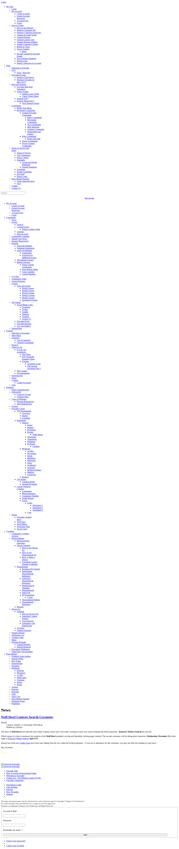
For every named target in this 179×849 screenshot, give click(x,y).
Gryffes (30, 451)
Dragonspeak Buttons (31, 600)
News (14, 220)
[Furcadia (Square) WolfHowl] (10, 766)
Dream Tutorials (23, 545)
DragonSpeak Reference (27, 603)
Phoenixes (31, 460)
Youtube (25, 317)
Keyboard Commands (26, 110)
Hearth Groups (28, 298)
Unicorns (31, 468)
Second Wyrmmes (29, 484)
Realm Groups (28, 291)
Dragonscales (17, 375)
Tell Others (16, 302)
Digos (14, 378)
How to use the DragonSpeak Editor (21, 773)
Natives (25, 423)
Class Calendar (28, 272)
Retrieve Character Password (29, 32)
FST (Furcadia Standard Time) (28, 358)
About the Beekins (24, 246)
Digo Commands (29, 136)
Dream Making (18, 538)
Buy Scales (16, 661)
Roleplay (10, 387)
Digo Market (11, 654)
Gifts (14, 385)
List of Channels (23, 340)
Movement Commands (32, 121)
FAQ (14, 70)
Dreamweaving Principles (23, 542)
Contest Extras (23, 227)
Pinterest (25, 314)
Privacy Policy (23, 158)
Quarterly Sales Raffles (21, 656)
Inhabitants (21, 420)
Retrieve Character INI (26, 30)
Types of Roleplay (19, 399)
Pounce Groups (28, 295)
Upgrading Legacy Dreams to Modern (30, 563)
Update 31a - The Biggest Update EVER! (23, 778)
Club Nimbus (11, 787)
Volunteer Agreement (25, 248)
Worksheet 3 (37, 510)
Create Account (23, 14)
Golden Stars (24, 743)
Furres (29, 425)
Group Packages (18, 281)
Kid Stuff (21, 174)
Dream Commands (30, 141)
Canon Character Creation (24, 487)
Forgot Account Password (23, 17)
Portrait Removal (24, 647)
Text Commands (34, 124)
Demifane (31, 442)
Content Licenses (24, 630)
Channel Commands (35, 129)
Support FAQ (22, 99)
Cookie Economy (24, 383)
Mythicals (26, 449)
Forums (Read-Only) (25, 101)
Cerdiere (36, 446)
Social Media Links (25, 305)
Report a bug (22, 61)
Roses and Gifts (33, 139)
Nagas (19, 685)
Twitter (25, 309)
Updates (25, 361)
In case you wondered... (22, 351)
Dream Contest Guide (31, 229)
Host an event (22, 234)
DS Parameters (28, 595)
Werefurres (31, 437)
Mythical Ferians (34, 470)
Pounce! (15, 345)
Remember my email (11, 830)
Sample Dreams (18, 633)
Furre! (29, 503)
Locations (26, 418)
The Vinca (26, 354)
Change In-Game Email (26, 35)
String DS (26, 593)
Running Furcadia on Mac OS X (25, 81)
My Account (17, 11)
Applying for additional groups (29, 256)
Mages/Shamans (29, 493)
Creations (10, 531)
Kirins (29, 456)
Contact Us (16, 188)
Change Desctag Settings (27, 42)
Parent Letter (22, 176)
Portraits (15, 689)
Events (14, 222)
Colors (30, 597)
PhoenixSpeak (28, 590)
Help (8, 65)
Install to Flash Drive (25, 77)
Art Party (20, 628)
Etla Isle (9, 789)
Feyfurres (31, 444)
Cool (29, 512)
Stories (14, 515)
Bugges (30, 427)
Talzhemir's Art (18, 635)
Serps (29, 463)
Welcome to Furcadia (20, 68)
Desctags (15, 692)
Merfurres (31, 458)
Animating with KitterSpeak (28, 624)
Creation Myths (28, 482)
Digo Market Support (20, 179)
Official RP (16, 392)
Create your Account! (15, 846)
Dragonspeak (22, 567)
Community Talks (19, 279)
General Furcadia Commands (29, 114)
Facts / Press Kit (23, 73)
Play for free (89, 198)
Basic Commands (34, 117)
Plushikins (16, 703)
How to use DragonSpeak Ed (29, 553)
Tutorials (20, 611)
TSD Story (21, 522)
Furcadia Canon (18, 409)
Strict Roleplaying (24, 404)
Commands (16, 106)
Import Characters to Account (29, 63)
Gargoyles (31, 475)
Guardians (21, 169)
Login (14, 9)
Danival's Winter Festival (18, 738)
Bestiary (25, 477)
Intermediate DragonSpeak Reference (27, 573)
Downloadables (23, 373)
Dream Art (16, 609)
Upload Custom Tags (25, 40)
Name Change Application (28, 266)
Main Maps (16, 335)
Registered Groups (29, 300)
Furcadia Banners (24, 324)
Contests (20, 232)
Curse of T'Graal (24, 394)
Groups (15, 283)
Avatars (15, 687)
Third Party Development (22, 652)
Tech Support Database (26, 58)
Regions (20, 607)
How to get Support (25, 28)
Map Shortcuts (33, 127)
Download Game (19, 75)
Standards (21, 160)
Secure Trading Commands (28, 144)
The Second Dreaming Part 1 (34, 367)
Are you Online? (24, 326)
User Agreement (23, 155)
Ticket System (22, 91)
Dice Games (22, 371)
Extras (24, 501)
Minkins (30, 472)
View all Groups (23, 286)
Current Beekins (29, 274)
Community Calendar (20, 236)
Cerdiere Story (23, 397)
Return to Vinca (23, 47)
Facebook (26, 307)
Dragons (20, 670)
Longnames (27, 491)
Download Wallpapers (21, 649)
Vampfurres (32, 439)
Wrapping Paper (18, 701)
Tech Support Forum (30, 103)
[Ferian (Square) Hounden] (10, 764)
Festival (20, 224)
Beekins (15, 243)
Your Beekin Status (30, 269)
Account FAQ (23, 21)
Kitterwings (21, 677)
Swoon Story (22, 529)
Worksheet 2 (37, 508)
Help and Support (19, 84)
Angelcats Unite (34, 364)
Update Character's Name (27, 44)
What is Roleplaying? (20, 390)
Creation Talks (18, 637)
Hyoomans (31, 453)
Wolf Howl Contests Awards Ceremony (27, 717)
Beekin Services (23, 262)
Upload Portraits (23, 37)
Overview (26, 413)
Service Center (18, 25)
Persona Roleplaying (25, 401)
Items (24, 51)
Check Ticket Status (30, 96)
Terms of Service (24, 153)
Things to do (17, 347)
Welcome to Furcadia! (21, 333)
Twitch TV (26, 319)
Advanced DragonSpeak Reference (27, 580)
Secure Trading (23, 49)
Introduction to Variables (28, 586)
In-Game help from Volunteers (25, 88)
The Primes (21, 479)
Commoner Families (30, 496)
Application (27, 253)
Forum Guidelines (24, 172)
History (25, 416)
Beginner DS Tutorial (31, 569)
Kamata (9, 794)
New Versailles (12, 792)
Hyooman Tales (23, 526)
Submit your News (19, 239)
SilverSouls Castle (13, 785)
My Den (9, 7)
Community (11, 217)
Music (14, 640)
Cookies (15, 380)
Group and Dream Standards (29, 163)
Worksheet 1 (37, 505)
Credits (14, 186)
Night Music (37, 434)
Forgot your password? (15, 841)
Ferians (30, 432)
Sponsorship (17, 328)
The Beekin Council (25, 260)
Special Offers (17, 659)
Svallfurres (31, 465)
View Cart (16, 696)
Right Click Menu (24, 108)
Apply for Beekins (24, 250)
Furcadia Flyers (23, 321)
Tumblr (25, 312)
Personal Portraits (19, 642)
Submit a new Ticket (30, 94)
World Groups (28, 288)
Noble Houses (28, 498)
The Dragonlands (24, 411)
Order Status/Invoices (26, 181)
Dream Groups (28, 293)
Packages (15, 666)
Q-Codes (15, 276)
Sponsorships (17, 663)
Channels (15, 338)
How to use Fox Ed (30, 614)
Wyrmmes (31, 430)
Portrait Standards (29, 167)
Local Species (28, 621)
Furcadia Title (12, 771)
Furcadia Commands (14, 780)
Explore (9, 331)
